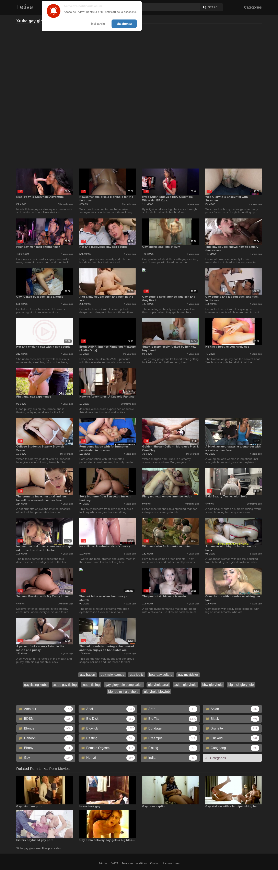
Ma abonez (124, 23)
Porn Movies (59, 769)
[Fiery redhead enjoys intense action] (170, 481)
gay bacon (87, 674)
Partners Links (171, 863)
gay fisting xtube (36, 684)
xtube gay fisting (65, 684)
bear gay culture (160, 674)
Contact (154, 863)
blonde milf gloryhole (123, 691)
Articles (103, 863)
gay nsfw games (112, 674)
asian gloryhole (185, 684)
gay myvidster (188, 674)
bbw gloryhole (212, 684)
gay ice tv (136, 674)
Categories (253, 7)
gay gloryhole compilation (123, 684)
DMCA (114, 863)
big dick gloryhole (241, 684)
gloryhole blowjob (157, 691)
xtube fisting (91, 684)
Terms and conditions (134, 863)
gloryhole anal (158, 684)
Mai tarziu (98, 23)
